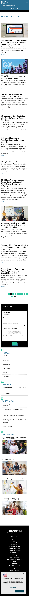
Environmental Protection (14, 550)
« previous (4, 294)
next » (15, 296)
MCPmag (14, 555)
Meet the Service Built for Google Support (13, 415)
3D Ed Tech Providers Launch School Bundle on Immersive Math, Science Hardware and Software (12, 183)
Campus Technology (14, 548)
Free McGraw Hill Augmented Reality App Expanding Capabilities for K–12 (12, 271)
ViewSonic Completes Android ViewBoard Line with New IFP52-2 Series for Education (14, 225)
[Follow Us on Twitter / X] (15, 8)
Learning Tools (6, 364)
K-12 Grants (19, 11)
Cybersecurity (5, 360)
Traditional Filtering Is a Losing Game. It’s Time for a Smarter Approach (14, 388)
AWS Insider (14, 544)
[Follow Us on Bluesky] (11, 8)
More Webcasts (6, 393)
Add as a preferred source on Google (9, 5)
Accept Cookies (19, 591)
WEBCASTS (6, 384)
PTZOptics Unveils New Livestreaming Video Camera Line (14, 163)
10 (12, 296)
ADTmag (14, 542)
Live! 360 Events (14, 553)
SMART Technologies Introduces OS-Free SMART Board (13, 77)
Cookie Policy (5, 583)
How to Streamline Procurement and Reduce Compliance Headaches (13, 458)
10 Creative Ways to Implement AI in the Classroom (12, 410)
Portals (6, 353)
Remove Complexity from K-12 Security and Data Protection (13, 404)
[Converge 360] (14, 531)
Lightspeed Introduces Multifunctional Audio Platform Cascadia (13, 140)
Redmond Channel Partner (14, 566)
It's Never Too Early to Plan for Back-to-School (13, 479)
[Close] (23, 573)
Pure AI (14, 561)
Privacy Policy (14, 328)
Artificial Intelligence (7, 356)
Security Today (14, 568)
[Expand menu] (27, 2)
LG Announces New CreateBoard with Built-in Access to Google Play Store (14, 118)
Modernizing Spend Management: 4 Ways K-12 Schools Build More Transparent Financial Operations (14, 420)
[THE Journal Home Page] (7, 2)
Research (26, 11)
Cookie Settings (13, 587)
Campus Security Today (14, 546)
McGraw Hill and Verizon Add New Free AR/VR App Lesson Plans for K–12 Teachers (14, 247)
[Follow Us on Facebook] (13, 8)
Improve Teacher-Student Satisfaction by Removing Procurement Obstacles (12, 499)
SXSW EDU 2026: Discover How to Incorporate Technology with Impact (14, 437)
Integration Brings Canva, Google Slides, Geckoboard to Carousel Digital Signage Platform (14, 42)
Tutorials (12, 11)
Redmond (14, 563)
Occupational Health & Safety (14, 559)
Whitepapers (8, 401)
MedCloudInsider (14, 557)
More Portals (5, 376)
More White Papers (7, 426)
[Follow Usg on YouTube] (17, 8)
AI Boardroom (14, 539)
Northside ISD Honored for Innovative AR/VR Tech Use (11, 95)
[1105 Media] (14, 536)
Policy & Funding (6, 368)
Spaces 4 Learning (14, 570)
